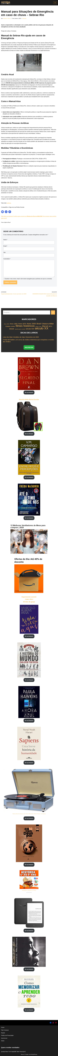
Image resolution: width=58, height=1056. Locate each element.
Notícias (24, 18)
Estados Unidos (10, 326)
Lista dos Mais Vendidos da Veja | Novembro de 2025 (21, 337)
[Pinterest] (9, 211)
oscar (11, 329)
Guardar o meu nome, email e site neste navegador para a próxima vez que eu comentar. (28, 278)
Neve (22, 1054)
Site (4, 252)
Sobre (2, 1040)
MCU (50, 326)
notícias (9, 203)
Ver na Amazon (29, 392)
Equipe (3, 1032)
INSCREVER (29, 347)
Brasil (39, 324)
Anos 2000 (31, 324)
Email (5, 246)
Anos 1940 (6, 324)
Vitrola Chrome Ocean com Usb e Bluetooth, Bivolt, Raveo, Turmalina (29, 813)
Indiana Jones (38, 326)
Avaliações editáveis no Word (29, 890)
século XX (41, 328)
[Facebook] (2, 211)
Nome (5, 239)
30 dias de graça (29, 602)
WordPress (34, 1054)
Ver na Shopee (29, 433)
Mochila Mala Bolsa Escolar (29, 399)
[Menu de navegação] (55, 2)
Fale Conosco (5, 1030)
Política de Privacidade (7, 1035)
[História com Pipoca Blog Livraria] (5, 2)
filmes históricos (25, 326)
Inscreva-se (4, 1038)
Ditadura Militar (48, 324)
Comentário (6, 258)
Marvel (45, 326)
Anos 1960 (14, 324)
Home (2, 1027)
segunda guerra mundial (20, 329)
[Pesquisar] (53, 312)
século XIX (30, 329)
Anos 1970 (22, 324)
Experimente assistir (29, 597)
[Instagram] (6, 211)
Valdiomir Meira (6, 18)
